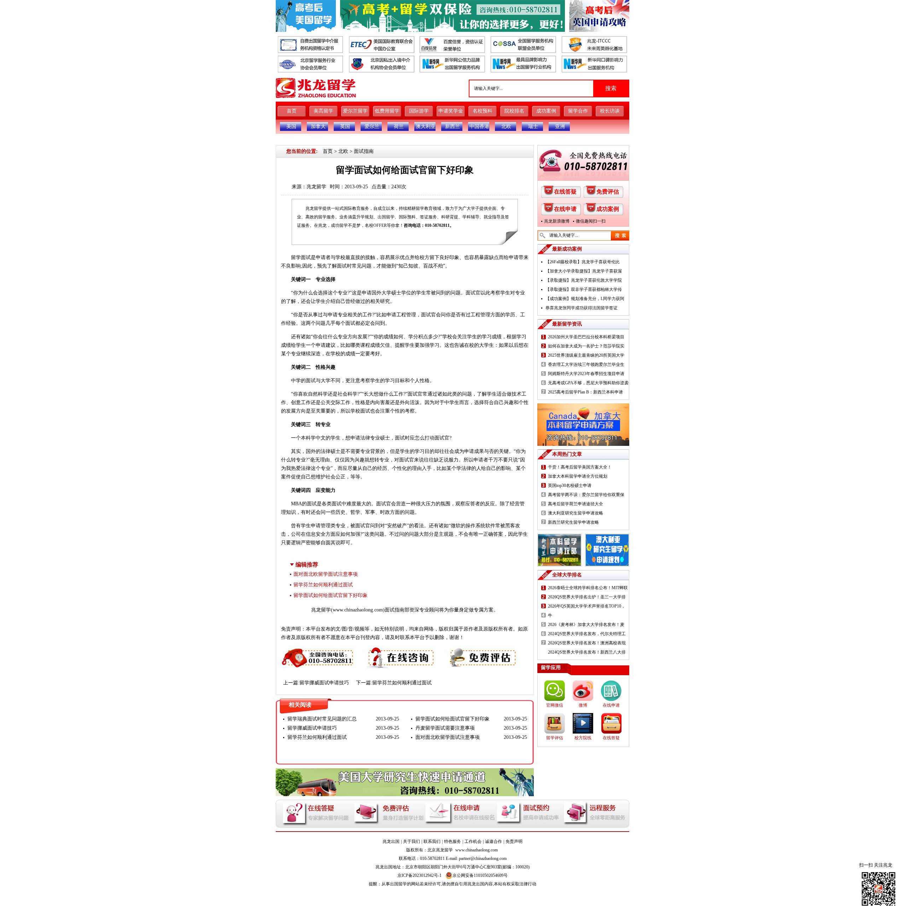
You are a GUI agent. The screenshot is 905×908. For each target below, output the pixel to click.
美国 (291, 126)
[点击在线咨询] (399, 651)
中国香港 (479, 126)
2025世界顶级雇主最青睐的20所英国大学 (586, 355)
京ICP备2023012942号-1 (419, 875)
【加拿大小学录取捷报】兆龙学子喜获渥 (583, 271)
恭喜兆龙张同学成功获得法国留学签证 (581, 307)
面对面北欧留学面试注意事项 (325, 574)
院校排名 (514, 111)
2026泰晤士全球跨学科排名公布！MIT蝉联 (588, 587)
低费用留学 (387, 111)
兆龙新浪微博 (557, 221)
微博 (583, 705)
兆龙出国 (391, 841)
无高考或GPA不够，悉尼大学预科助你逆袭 (588, 382)
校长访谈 (610, 111)
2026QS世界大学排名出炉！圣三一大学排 (587, 596)
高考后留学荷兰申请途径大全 (575, 503)
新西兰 (452, 126)
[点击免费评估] (481, 651)
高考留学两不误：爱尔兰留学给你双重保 (586, 494)
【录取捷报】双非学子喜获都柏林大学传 (583, 289)
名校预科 (482, 111)
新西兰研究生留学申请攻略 (573, 522)
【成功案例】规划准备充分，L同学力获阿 (584, 298)
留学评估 (554, 737)
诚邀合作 (493, 841)
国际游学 (419, 111)
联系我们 (432, 841)
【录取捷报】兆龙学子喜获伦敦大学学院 (583, 280)
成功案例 (546, 111)
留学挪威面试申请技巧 (324, 682)
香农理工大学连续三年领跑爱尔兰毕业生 (586, 364)
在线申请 (565, 209)
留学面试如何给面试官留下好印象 (330, 595)
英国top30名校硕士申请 (569, 485)
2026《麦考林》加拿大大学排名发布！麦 (586, 624)
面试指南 (364, 151)
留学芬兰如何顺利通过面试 (323, 584)
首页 (292, 111)
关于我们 (411, 841)
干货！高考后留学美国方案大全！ (580, 467)
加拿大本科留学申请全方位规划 (577, 476)
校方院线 (582, 737)
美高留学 (323, 111)
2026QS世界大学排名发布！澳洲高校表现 (587, 642)
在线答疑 (565, 192)
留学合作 (578, 111)
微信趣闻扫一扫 (591, 221)
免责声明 (514, 841)
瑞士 (533, 126)
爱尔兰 (371, 126)
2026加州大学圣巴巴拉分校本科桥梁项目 (586, 336)
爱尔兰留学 (355, 111)
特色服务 (452, 841)
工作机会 (473, 841)
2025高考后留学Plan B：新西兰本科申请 (585, 392)
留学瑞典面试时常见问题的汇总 (322, 719)
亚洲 (560, 126)
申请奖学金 (450, 111)
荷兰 (399, 126)
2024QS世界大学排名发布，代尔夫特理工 (587, 633)
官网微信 (554, 705)
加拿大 (318, 126)
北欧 (506, 126)
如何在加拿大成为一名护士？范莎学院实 (586, 346)
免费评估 (607, 192)
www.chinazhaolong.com (358, 610)
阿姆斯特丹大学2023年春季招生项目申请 (586, 373)
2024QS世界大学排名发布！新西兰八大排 (587, 652)
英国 (345, 126)
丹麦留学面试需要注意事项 (445, 728)
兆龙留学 (316, 186)
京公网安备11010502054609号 (480, 875)
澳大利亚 (426, 126)
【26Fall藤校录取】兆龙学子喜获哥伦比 (582, 261)
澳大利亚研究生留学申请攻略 (575, 513)
